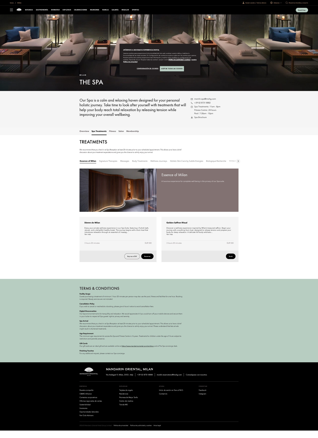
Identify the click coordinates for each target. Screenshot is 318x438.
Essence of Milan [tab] (88, 161)
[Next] (238, 161)
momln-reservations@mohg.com (169, 374)
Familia (105, 10)
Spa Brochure (200, 117)
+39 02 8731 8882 (202, 103)
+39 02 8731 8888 (145, 374)
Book (231, 256)
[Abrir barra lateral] (11, 10)
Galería (115, 10)
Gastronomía (42, 10)
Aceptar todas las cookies (172, 68)
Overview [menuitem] (84, 131)
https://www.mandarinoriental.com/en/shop (138, 346)
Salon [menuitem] (121, 131)
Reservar (147, 256)
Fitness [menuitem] (112, 131)
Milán (19, 3)
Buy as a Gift (132, 256)
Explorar (67, 10)
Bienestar (55, 10)
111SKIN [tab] (233, 161)
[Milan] (19, 10)
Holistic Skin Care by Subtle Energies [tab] (186, 161)
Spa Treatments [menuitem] (99, 131)
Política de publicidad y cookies (179, 60)
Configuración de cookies (148, 68)
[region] (159, 59)
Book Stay (302, 10)
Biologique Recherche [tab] (216, 161)
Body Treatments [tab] (139, 161)
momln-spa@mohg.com (205, 99)
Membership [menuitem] (132, 131)
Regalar (125, 10)
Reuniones (94, 10)
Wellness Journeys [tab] (158, 161)
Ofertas (135, 10)
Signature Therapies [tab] (108, 161)
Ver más (87, 234)
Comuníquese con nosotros (196, 374)
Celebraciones (80, 10)
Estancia (29, 10)
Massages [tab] (124, 161)
